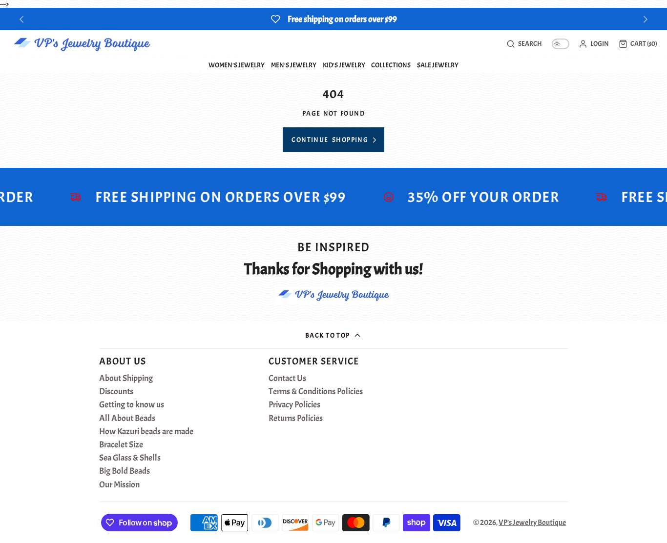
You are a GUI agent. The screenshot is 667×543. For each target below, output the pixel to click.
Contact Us (287, 378)
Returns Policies (296, 418)
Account (594, 44)
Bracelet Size (121, 445)
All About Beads (127, 418)
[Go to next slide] (646, 19)
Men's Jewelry (293, 64)
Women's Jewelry (236, 64)
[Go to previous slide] (22, 19)
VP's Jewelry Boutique (532, 522)
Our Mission (119, 485)
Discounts (116, 391)
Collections (391, 64)
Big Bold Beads (124, 471)
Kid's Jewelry (344, 64)
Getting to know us (131, 405)
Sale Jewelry (438, 64)
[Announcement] (333, 19)
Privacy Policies (294, 405)
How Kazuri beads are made (146, 431)
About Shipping (126, 378)
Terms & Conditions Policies (316, 391)
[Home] (82, 44)
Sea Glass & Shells (130, 458)
